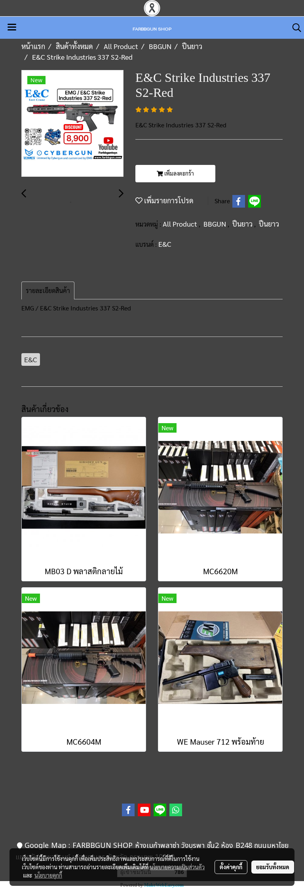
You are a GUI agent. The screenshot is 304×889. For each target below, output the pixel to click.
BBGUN (215, 223)
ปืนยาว (243, 223)
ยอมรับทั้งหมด (272, 866)
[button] (294, 27)
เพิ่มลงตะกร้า (178, 173)
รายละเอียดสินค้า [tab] (48, 290)
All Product (181, 223)
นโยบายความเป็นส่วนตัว (177, 866)
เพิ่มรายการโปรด (168, 200)
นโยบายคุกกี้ (48, 875)
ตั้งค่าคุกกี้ (231, 866)
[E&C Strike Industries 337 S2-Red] (72, 123)
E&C (164, 243)
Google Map (45, 845)
